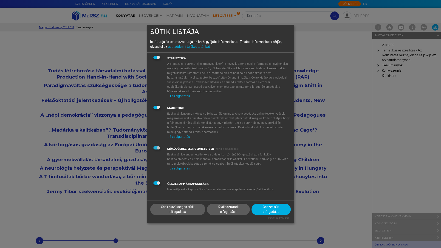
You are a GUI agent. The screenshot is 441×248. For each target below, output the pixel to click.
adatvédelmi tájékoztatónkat (189, 46)
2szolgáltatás (178, 136)
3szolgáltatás (178, 168)
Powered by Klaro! (278, 217)
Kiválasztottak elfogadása (228, 209)
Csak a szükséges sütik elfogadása (178, 209)
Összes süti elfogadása (271, 209)
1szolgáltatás (178, 96)
